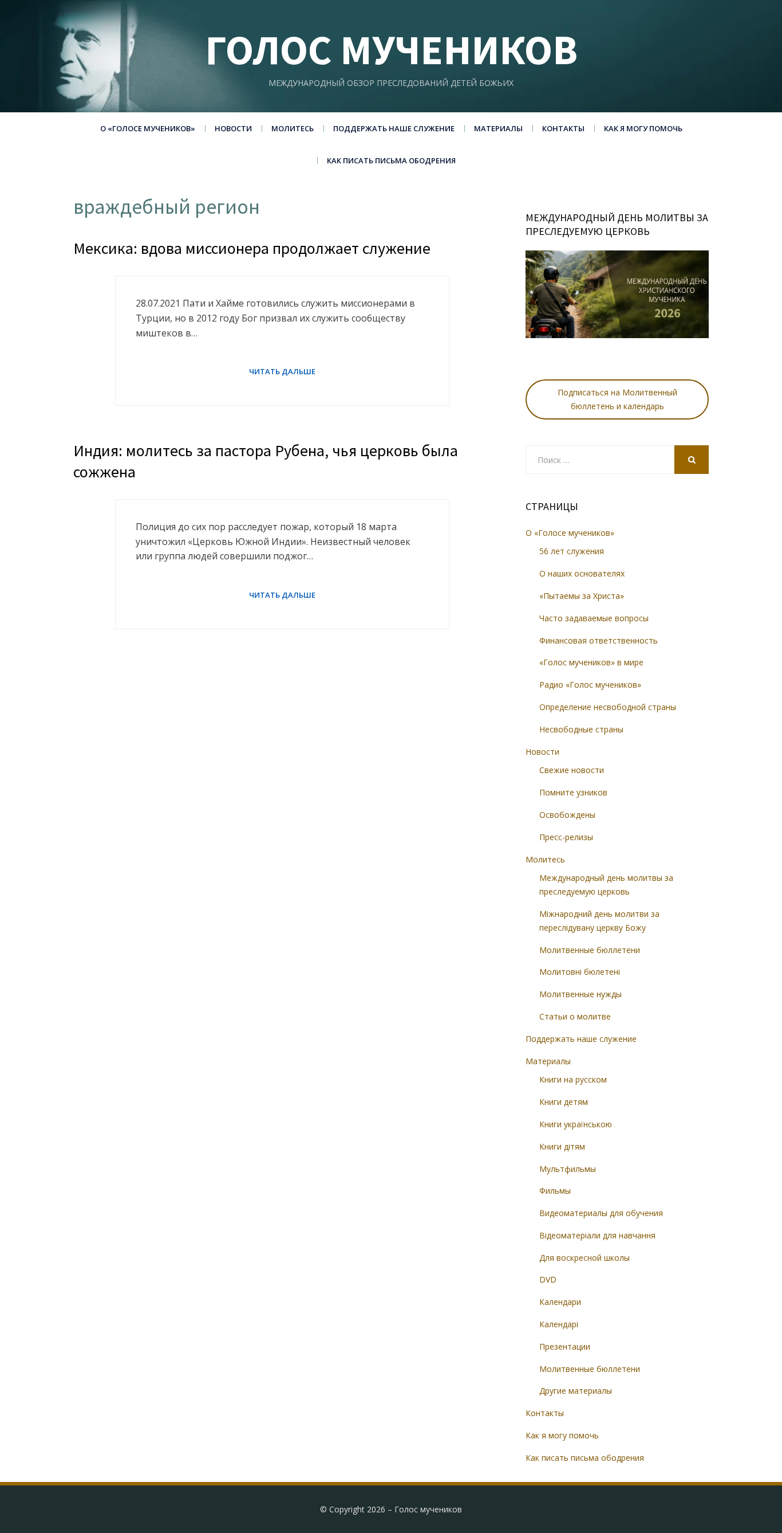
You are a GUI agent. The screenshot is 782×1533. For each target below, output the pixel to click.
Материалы (498, 128)
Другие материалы (575, 1390)
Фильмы (555, 1190)
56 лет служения (571, 551)
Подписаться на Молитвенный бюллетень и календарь (617, 399)
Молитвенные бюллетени (589, 949)
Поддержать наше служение (394, 128)
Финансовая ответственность (598, 640)
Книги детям (563, 1101)
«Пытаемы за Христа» (581, 595)
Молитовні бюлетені (579, 971)
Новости (233, 128)
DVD (547, 1279)
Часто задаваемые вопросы (594, 618)
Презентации (564, 1346)
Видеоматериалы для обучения (601, 1212)
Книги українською (575, 1124)
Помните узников (573, 792)
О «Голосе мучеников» (147, 128)
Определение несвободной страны (607, 706)
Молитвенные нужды (580, 994)
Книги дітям (562, 1146)
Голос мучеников (391, 49)
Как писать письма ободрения (391, 160)
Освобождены (567, 814)
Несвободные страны (581, 729)
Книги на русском (573, 1079)
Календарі (558, 1324)
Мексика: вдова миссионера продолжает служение (252, 248)
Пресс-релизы (566, 837)
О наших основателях (582, 573)
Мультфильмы (567, 1168)
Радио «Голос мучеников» (590, 684)
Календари (560, 1301)
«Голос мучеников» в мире (591, 662)
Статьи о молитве (575, 1016)
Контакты (563, 128)
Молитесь (292, 128)
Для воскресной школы (584, 1257)
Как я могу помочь (643, 128)
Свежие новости (571, 769)
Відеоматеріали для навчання (597, 1235)
